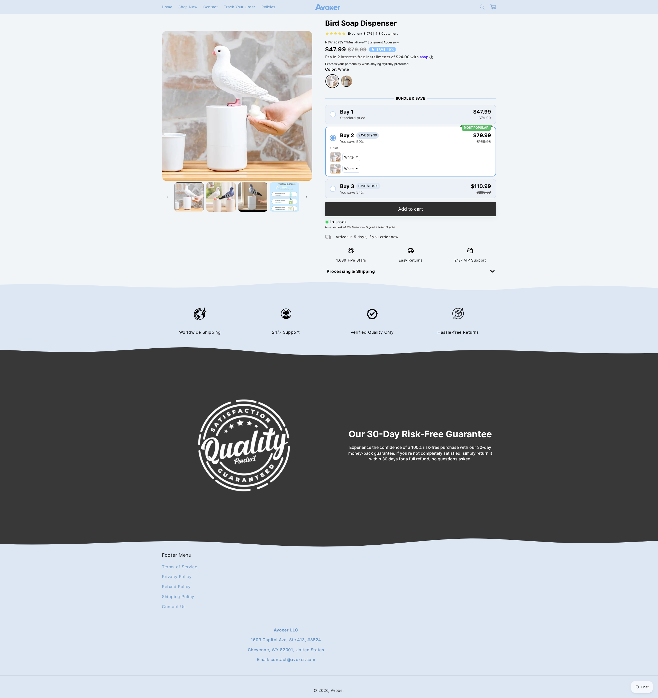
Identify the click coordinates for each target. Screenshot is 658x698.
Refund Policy (176, 586)
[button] (482, 7)
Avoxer (337, 690)
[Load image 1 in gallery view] (189, 197)
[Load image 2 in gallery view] (221, 197)
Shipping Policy (178, 596)
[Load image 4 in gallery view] (284, 197)
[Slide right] (306, 197)
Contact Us (174, 606)
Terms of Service (179, 566)
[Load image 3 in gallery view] (253, 197)
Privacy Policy (176, 576)
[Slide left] (167, 197)
